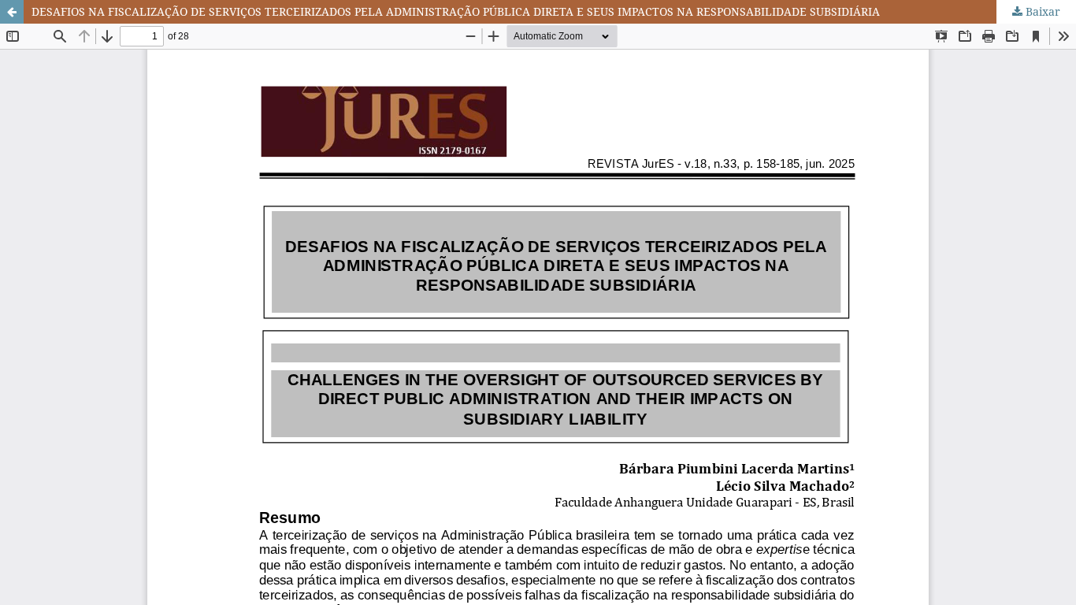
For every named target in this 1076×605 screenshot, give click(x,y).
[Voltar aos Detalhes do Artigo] (12, 12)
